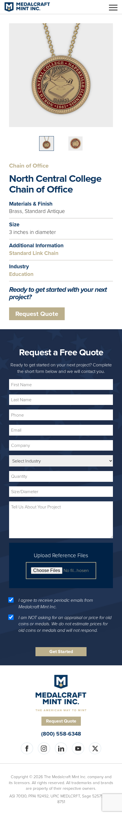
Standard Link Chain (33, 253)
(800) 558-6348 (61, 734)
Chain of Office (29, 166)
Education (21, 274)
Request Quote (36, 313)
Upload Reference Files (61, 555)
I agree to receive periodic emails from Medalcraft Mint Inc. (55, 603)
